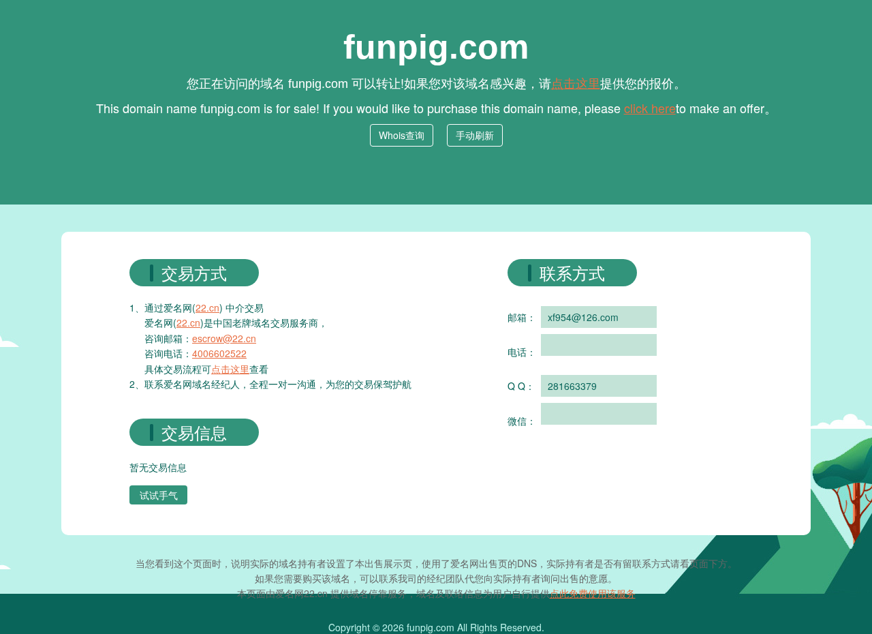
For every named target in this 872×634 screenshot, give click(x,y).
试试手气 (159, 495)
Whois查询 (401, 135)
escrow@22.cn (224, 338)
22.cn (207, 307)
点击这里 (575, 82)
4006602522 (219, 353)
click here (650, 108)
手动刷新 (475, 135)
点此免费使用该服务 (593, 593)
